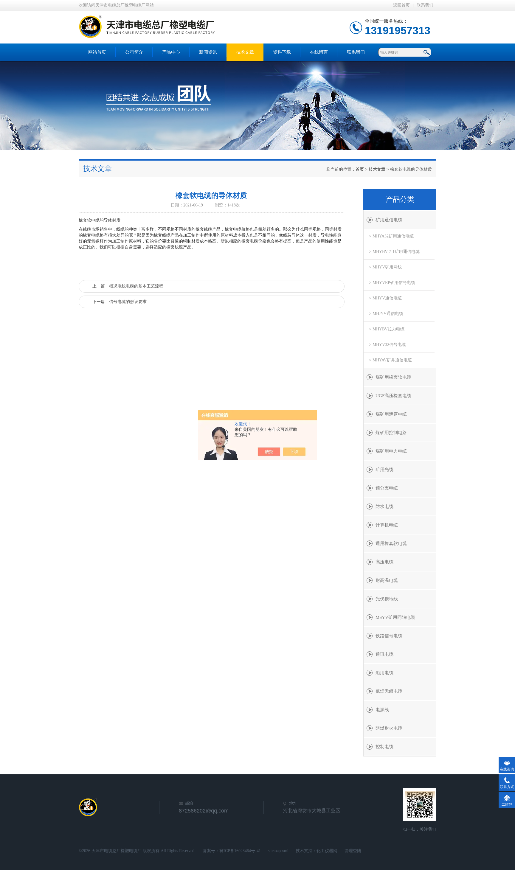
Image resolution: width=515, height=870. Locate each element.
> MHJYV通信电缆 (386, 313)
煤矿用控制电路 (391, 432)
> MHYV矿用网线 (385, 267)
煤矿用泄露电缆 (391, 414)
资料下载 (282, 52)
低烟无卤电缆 (389, 691)
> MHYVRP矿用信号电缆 (392, 282)
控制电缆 (384, 746)
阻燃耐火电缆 (389, 728)
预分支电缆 (387, 488)
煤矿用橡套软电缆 (393, 377)
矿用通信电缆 (389, 220)
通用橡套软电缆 (391, 543)
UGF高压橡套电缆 (393, 395)
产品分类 (400, 199)
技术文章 (245, 52)
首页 (360, 169)
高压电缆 (384, 562)
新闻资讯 (208, 52)
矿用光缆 (384, 469)
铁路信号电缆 (389, 635)
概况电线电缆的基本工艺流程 (136, 286)
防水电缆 (384, 506)
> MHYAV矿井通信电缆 (390, 360)
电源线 (382, 709)
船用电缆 (384, 672)
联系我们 (425, 5)
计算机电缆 (387, 525)
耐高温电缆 (387, 580)
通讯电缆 (384, 654)
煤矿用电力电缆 (391, 451)
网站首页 (97, 52)
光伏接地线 (387, 598)
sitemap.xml (278, 851)
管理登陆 (353, 851)
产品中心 (171, 52)
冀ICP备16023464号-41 (240, 851)
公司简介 (134, 52)
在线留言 (319, 52)
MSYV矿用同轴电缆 (395, 617)
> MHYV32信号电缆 (387, 344)
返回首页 (401, 5)
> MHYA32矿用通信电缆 (391, 236)
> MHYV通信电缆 (385, 298)
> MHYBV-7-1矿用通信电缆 (394, 251)
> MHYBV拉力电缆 (386, 329)
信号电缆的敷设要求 (128, 301)
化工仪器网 (327, 851)
